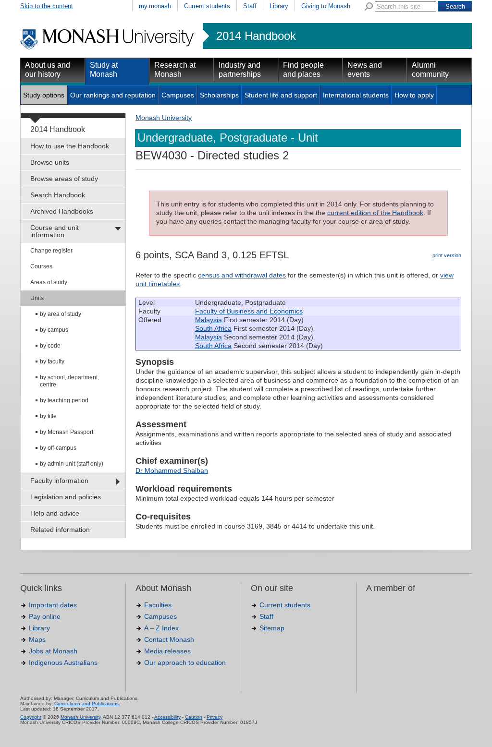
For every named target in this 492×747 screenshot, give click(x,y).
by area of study (60, 314)
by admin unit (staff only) (71, 463)
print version (446, 255)
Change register (51, 250)
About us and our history (47, 69)
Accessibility (167, 717)
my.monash (155, 6)
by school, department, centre (69, 381)
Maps (37, 639)
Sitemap (271, 628)
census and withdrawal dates (242, 275)
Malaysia (208, 320)
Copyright (30, 717)
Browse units (49, 162)
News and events (364, 69)
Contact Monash (169, 639)
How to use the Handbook (69, 146)
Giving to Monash (325, 6)
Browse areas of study (64, 178)
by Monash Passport (66, 432)
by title (48, 416)
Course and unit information (54, 231)
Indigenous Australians (63, 662)
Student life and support (281, 95)
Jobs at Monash (53, 651)
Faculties (158, 605)
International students (356, 95)
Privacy (214, 717)
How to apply (414, 95)
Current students (207, 6)
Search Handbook (57, 195)
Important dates (53, 605)
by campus (54, 329)
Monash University (163, 117)
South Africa (213, 328)
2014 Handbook (256, 36)
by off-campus (58, 448)
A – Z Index (161, 628)
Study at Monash (104, 69)
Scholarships (219, 95)
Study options (43, 95)
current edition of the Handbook (375, 213)
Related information (60, 529)
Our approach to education (185, 662)
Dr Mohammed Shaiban (171, 470)
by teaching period (64, 400)
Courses (41, 266)
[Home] (108, 48)
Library (279, 6)
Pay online (45, 616)
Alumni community (430, 69)
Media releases (167, 651)
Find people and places (303, 69)
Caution (193, 717)
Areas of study (48, 282)
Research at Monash (175, 69)
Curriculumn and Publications (86, 703)
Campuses (177, 95)
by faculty (52, 361)
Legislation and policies (65, 497)
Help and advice (54, 513)
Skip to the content (46, 6)
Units (37, 298)
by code (50, 345)
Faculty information (59, 480)
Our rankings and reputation (113, 95)
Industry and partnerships (240, 69)
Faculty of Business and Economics (249, 311)
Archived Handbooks (61, 211)
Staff (250, 6)
